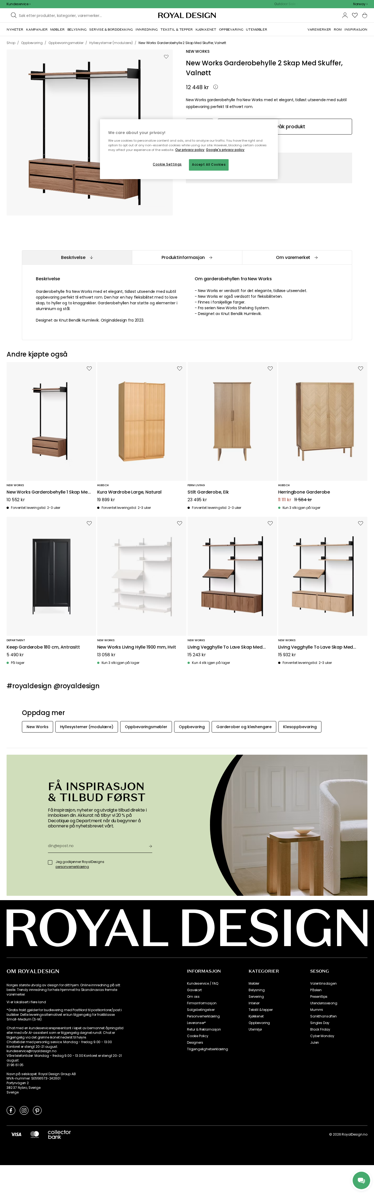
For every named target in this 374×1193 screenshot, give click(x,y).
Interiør (254, 1003)
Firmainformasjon (201, 1003)
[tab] (77, 257)
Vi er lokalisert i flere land (26, 1002)
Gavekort (194, 990)
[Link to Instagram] (24, 1110)
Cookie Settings (167, 164)
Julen (314, 1042)
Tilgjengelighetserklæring (207, 1049)
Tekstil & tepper (260, 1009)
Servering (256, 996)
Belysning (257, 990)
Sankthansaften (323, 1016)
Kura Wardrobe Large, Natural (129, 492)
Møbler (254, 983)
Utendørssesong (323, 1003)
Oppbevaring (259, 1023)
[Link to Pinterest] (37, 1110)
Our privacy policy (190, 150)
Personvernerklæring (203, 1016)
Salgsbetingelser (200, 1009)
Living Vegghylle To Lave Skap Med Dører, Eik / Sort (315, 647)
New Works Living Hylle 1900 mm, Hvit (136, 647)
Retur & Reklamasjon (204, 1029)
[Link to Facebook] (11, 1110)
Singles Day (319, 1023)
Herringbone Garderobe (304, 492)
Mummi (316, 1009)
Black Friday (320, 1029)
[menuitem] (15, 29)
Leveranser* (196, 1023)
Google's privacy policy (225, 150)
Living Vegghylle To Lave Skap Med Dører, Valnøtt (225, 647)
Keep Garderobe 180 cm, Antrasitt (43, 647)
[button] (360, 4)
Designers (195, 1042)
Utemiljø (255, 1029)
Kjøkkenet (256, 1016)
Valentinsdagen (323, 983)
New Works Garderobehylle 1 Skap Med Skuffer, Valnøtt (48, 492)
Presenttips (318, 996)
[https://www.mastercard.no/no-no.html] (34, 1134)
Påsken (316, 990)
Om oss (193, 996)
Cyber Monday (322, 1036)
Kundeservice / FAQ (202, 983)
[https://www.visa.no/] (16, 1134)
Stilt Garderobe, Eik (208, 492)
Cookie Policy (197, 1036)
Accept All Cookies (209, 164)
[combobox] (360, 4)
